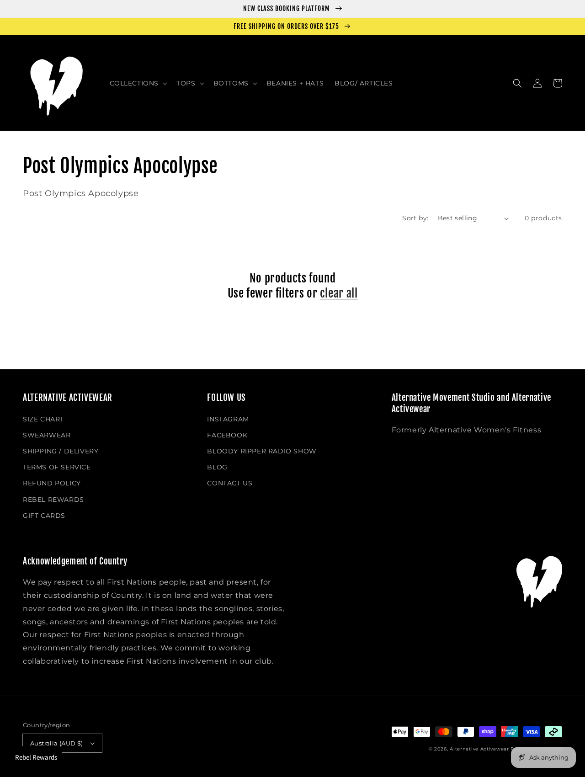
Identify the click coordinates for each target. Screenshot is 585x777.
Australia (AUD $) (56, 743)
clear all (339, 293)
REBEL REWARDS (53, 499)
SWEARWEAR (46, 435)
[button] (137, 83)
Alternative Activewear (479, 749)
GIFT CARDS (44, 515)
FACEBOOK (227, 435)
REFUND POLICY (52, 483)
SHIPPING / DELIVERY (60, 451)
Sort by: (415, 218)
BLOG (217, 467)
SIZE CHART (43, 419)
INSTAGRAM (228, 419)
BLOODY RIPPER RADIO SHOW (261, 451)
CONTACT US (229, 483)
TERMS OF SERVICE (57, 467)
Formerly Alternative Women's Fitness (467, 430)
